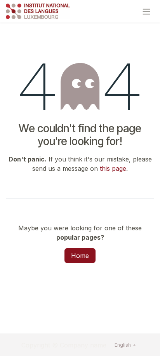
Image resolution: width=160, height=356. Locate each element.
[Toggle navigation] (146, 11)
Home (80, 256)
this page (113, 168)
